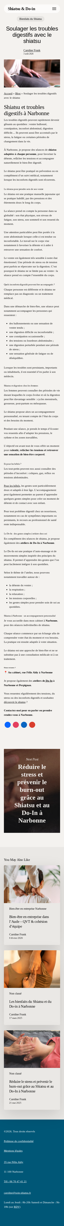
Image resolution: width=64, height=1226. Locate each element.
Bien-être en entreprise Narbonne (27, 908)
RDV (17, 1206)
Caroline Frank (31, 50)
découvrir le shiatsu (15, 701)
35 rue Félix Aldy (13, 1162)
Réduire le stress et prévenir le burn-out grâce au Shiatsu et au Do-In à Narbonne (32, 791)
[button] (54, 8)
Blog (18, 93)
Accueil (8, 93)
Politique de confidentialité (19, 1141)
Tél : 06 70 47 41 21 (15, 1181)
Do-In (48, 680)
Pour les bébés (12, 485)
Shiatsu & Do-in (21, 9)
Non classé (15, 993)
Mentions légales (13, 1150)
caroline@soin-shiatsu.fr (17, 1192)
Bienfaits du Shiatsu (30, 18)
